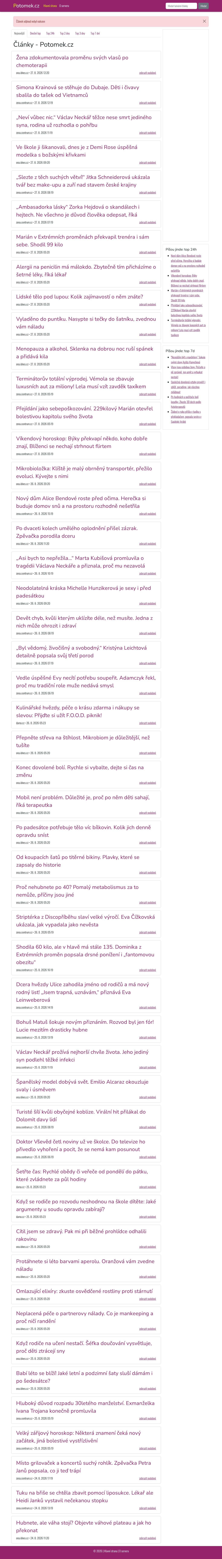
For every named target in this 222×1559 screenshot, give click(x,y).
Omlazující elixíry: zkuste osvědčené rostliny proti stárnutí (84, 1291)
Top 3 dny (80, 33)
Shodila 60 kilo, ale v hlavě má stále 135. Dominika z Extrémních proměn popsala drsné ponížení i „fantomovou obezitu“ (85, 954)
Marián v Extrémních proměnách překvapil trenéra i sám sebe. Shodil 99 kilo (187, 295)
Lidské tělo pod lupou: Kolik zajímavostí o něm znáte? (79, 296)
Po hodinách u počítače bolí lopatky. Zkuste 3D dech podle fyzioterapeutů (186, 402)
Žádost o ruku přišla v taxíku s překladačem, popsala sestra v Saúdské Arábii (186, 416)
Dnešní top (35, 33)
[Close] (204, 21)
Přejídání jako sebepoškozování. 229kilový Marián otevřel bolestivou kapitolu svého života (187, 310)
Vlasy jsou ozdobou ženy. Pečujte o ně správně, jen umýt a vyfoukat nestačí (188, 372)
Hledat (204, 6)
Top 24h (50, 33)
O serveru (64, 5)
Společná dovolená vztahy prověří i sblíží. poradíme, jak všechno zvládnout (188, 387)
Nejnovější (19, 33)
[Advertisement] (186, 135)
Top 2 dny (65, 33)
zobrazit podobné (147, 72)
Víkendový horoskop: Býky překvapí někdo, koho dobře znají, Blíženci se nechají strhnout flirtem (188, 280)
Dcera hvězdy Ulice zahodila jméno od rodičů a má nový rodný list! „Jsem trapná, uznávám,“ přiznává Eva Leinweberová (82, 992)
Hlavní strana (50, 5)
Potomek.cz (26, 5)
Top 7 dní (95, 33)
